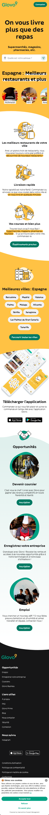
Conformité (7, 777)
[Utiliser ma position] (43, 58)
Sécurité (5, 722)
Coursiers (6, 681)
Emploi (5, 672)
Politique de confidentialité (13, 767)
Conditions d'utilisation (11, 763)
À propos (6, 699)
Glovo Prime (7, 708)
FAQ (3, 704)
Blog (4, 713)
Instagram (6, 740)
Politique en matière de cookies (15, 772)
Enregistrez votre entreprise (14, 677)
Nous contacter (8, 718)
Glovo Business (8, 686)
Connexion (6, 727)
